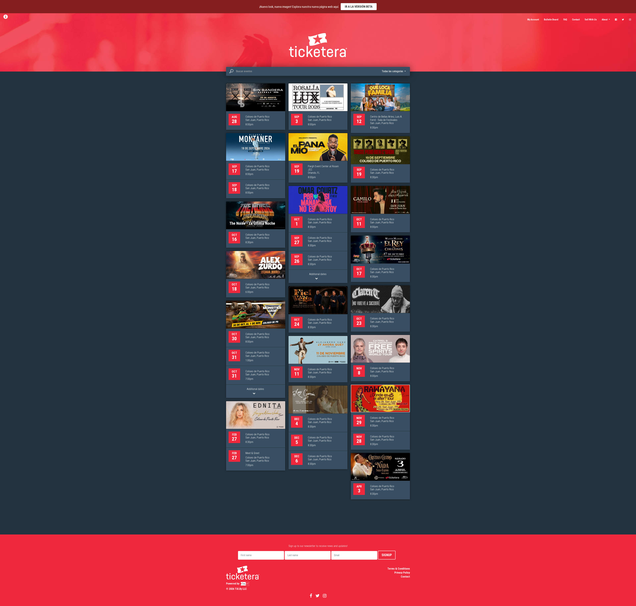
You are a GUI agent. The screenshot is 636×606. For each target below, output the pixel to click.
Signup (387, 555)
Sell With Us (591, 19)
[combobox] (318, 71)
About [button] (605, 19)
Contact (576, 19)
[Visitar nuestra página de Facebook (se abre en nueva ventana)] (615, 19)
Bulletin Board (551, 19)
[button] (394, 71)
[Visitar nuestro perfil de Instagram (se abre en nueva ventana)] (630, 19)
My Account (533, 19)
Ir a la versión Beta (358, 6)
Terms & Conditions (398, 568)
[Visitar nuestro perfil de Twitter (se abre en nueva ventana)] (623, 19)
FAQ (565, 19)
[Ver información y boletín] (5, 16)
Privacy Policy (402, 572)
